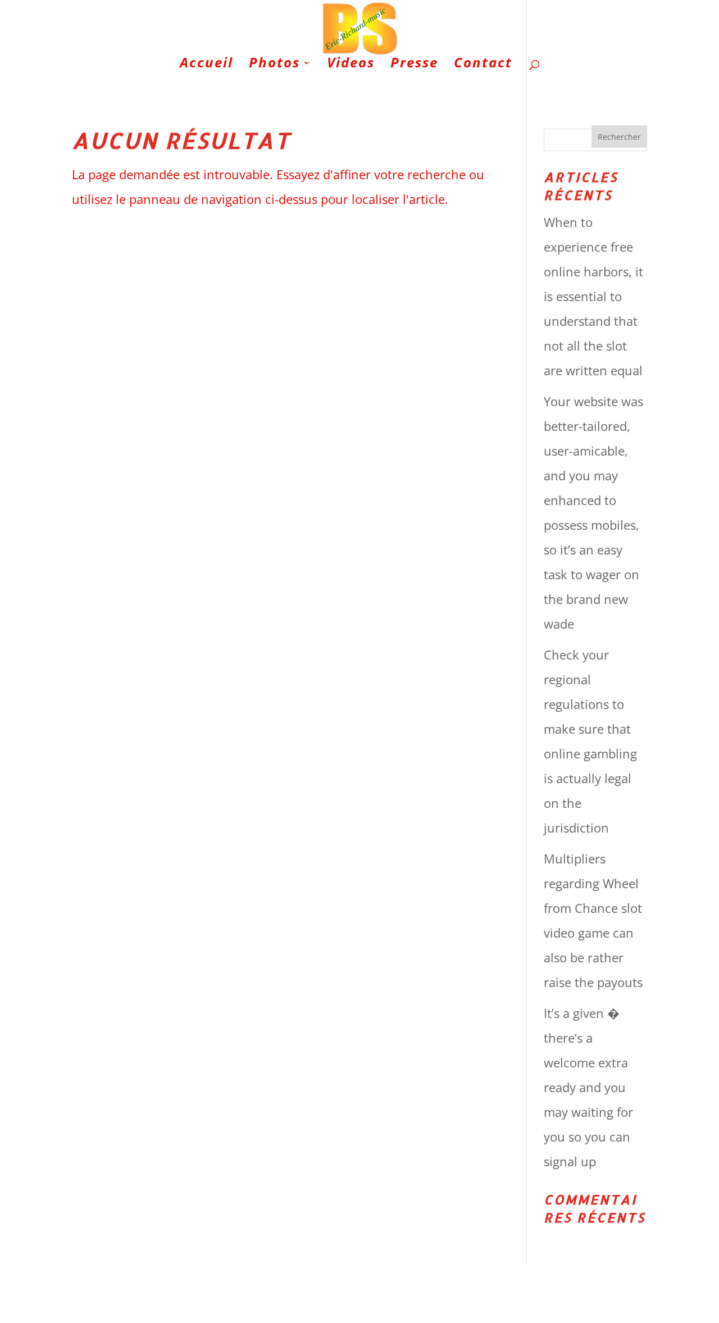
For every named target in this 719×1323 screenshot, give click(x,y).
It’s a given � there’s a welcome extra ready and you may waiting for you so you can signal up (588, 1087)
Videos (351, 64)
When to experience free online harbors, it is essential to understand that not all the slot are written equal (593, 296)
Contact (483, 64)
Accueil (206, 64)
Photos (274, 64)
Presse (414, 64)
